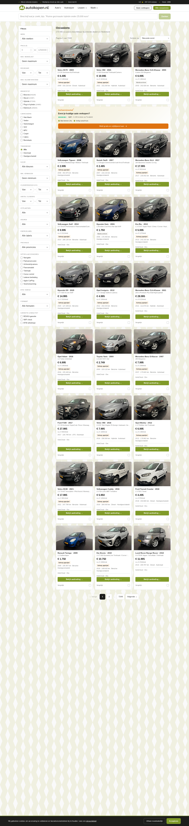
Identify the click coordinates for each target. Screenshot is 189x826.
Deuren (24, 220)
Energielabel (26, 231)
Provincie (25, 243)
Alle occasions (162, 8)
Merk (23, 34)
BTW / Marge (26, 290)
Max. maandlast (27, 57)
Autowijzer (69, 8)
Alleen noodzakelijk (154, 821)
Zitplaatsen (26, 208)
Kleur (23, 162)
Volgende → (132, 597)
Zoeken (164, 16)
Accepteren (173, 821)
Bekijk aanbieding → (74, 94)
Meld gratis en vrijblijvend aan (111, 126)
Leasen (81, 8)
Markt (93, 8)
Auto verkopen (143, 8)
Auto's (58, 8)
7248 (121, 597)
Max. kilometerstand (29, 80)
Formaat (24, 301)
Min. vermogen (27, 173)
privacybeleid (91, 821)
